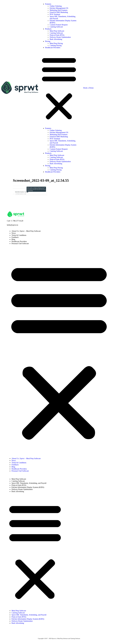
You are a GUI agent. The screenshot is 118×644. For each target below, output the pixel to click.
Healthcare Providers (52, 48)
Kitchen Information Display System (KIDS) (28, 487)
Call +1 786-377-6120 (15, 221)
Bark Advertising (56, 39)
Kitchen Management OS (59, 8)
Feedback (15, 237)
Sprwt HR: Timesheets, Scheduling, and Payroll (29, 483)
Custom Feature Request (59, 25)
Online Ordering (56, 6)
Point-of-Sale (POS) (57, 35)
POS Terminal (55, 14)
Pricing (47, 41)
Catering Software (56, 27)
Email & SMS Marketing (59, 12)
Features (48, 4)
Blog (13, 239)
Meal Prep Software (57, 31)
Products (48, 29)
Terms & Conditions (19, 235)
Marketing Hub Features (58, 10)
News (14, 233)
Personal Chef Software (20, 243)
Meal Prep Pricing (56, 43)
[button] (58, 87)
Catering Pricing (56, 45)
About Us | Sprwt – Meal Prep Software (26, 231)
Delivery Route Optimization (60, 37)
